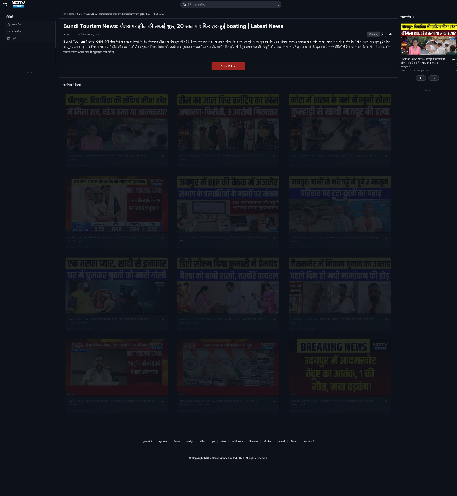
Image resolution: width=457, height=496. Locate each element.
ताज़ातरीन (16, 31)
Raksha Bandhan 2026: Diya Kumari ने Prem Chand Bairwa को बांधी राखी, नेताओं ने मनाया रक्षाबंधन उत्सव (222, 321)
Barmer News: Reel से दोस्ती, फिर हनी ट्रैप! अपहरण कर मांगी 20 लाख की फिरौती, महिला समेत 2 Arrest (222, 157)
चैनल (223, 441)
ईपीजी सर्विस (237, 441)
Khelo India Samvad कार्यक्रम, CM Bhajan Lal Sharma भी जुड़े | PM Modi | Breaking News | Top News (218, 402)
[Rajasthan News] (19, 3)
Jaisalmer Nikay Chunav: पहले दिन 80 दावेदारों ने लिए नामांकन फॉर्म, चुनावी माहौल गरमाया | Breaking (333, 321)
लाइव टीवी (16, 24)
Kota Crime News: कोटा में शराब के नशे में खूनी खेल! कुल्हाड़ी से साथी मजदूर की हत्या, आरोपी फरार (335, 155)
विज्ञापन (177, 441)
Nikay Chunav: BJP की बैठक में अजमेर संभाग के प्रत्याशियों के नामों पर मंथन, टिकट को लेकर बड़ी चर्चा (223, 239)
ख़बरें (14, 38)
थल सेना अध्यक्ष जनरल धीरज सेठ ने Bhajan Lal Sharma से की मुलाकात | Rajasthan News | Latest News (111, 239)
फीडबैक (267, 441)
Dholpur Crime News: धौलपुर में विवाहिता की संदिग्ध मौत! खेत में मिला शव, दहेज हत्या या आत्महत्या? (107, 157)
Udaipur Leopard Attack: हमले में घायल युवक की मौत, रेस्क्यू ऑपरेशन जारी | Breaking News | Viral (332, 402)
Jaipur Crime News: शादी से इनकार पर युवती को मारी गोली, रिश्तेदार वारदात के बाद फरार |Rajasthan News (108, 321)
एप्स (213, 441)
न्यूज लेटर (163, 441)
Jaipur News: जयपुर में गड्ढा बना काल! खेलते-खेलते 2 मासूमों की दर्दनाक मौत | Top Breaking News (334, 239)
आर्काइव (189, 441)
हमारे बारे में (147, 441)
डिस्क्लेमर (253, 441)
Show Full (227, 66)
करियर (202, 441)
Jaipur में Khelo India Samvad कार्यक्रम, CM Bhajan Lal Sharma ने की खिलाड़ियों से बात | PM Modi (111, 402)
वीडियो (9, 17)
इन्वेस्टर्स (281, 441)
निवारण (294, 441)
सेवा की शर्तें (309, 441)
